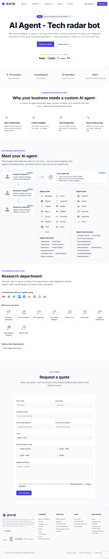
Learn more (62, 44)
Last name (59, 401)
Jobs (40, 531)
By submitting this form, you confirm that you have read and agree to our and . (55, 485)
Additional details (22, 462)
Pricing (40, 522)
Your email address (23, 423)
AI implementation (62, 526)
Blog (93, 519)
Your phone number (62, 423)
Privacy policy (71, 553)
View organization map (12, 348)
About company (43, 519)
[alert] (54, 16)
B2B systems (60, 519)
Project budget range (24, 444)
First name (20, 401)
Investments (78, 526)
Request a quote (45, 44)
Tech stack (42, 534)
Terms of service (76, 484)
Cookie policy (99, 553)
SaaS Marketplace (80, 524)
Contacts (102, 4)
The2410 (18, 553)
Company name (22, 412)
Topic (18, 433)
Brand (40, 529)
